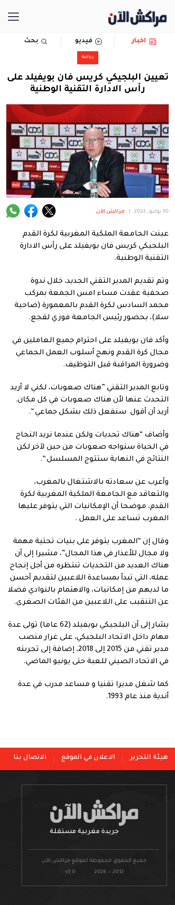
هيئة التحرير (149, 758)
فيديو (83, 41)
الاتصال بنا (30, 758)
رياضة (88, 57)
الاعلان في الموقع (88, 758)
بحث (31, 41)
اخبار (139, 41)
